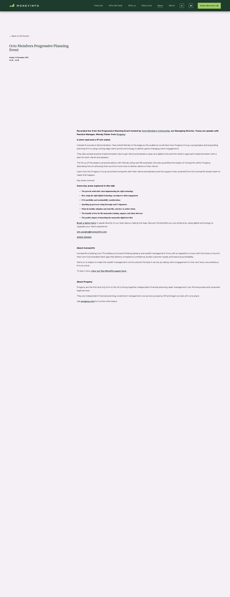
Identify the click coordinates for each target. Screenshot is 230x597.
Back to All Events (20, 36)
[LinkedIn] (182, 6)
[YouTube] (191, 6)
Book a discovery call (209, 6)
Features (98, 5)
